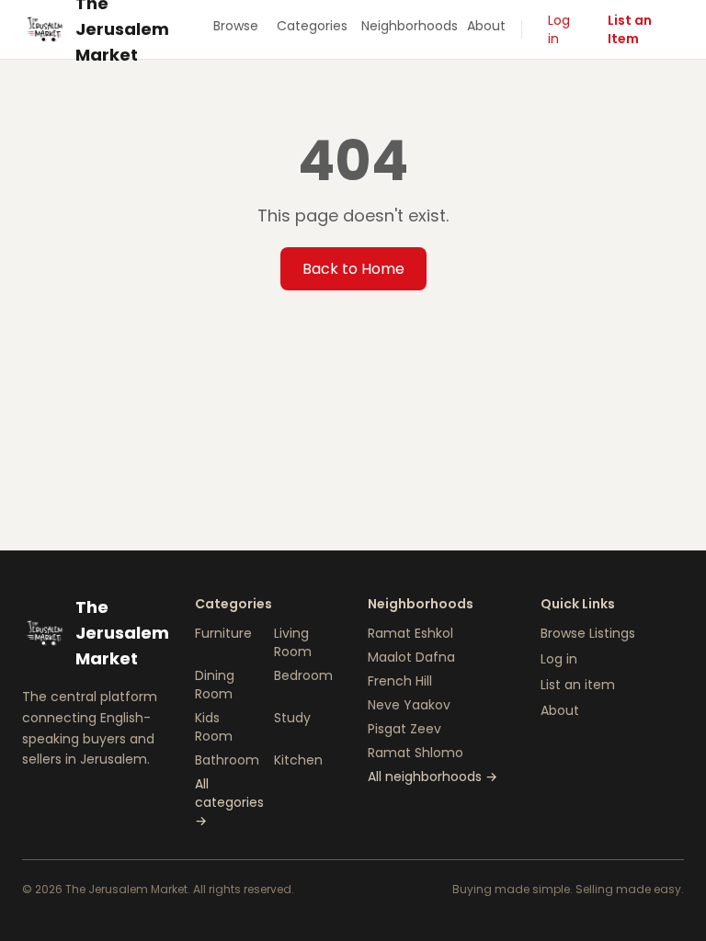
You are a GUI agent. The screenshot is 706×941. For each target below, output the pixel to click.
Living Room (293, 642)
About (486, 26)
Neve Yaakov (409, 705)
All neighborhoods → (432, 776)
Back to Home (353, 268)
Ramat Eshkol (410, 633)
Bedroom (303, 675)
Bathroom (227, 760)
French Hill (400, 681)
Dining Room (214, 684)
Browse (235, 26)
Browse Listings (588, 633)
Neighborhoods (406, 26)
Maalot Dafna (411, 657)
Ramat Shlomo (415, 752)
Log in (559, 29)
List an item (578, 684)
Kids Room (214, 727)
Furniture (223, 633)
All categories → (229, 802)
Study (292, 718)
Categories (312, 26)
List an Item (630, 29)
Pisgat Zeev (404, 729)
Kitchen (298, 760)
